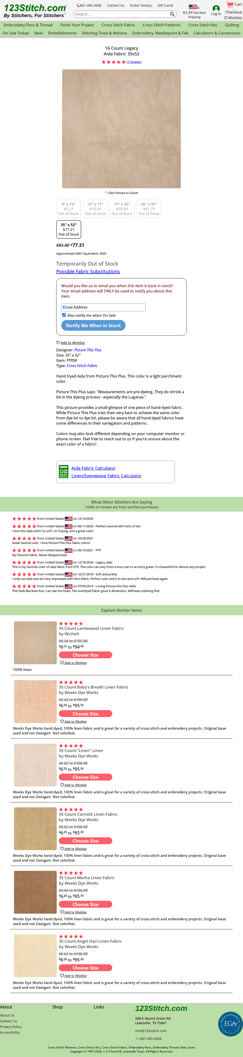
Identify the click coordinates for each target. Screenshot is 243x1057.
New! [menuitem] (38, 33)
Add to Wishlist (75, 663)
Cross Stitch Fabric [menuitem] (118, 25)
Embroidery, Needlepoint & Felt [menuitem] (160, 33)
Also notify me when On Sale (91, 315)
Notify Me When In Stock (93, 325)
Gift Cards (165, 5)
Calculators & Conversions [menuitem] (217, 33)
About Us (7, 1015)
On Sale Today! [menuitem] (16, 33)
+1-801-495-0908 (148, 1038)
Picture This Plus (87, 350)
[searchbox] (125, 14)
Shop (57, 1007)
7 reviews (133, 62)
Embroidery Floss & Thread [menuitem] (28, 25)
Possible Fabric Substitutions (88, 271)
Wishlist (234, 17)
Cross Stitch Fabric (82, 365)
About (6, 1007)
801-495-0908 (90, 5)
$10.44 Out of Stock (95, 209)
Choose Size (85, 655)
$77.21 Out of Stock (68, 229)
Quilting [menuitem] (232, 25)
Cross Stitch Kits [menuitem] (202, 25)
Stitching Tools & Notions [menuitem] (104, 33)
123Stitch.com (161, 1008)
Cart (238, 4)
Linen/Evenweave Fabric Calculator (106, 476)
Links (99, 1007)
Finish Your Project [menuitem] (77, 25)
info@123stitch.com (151, 1030)
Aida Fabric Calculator (93, 468)
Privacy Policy (11, 1026)
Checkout (233, 12)
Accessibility (9, 1032)
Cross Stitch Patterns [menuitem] (161, 25)
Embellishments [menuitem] (62, 33)
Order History (141, 5)
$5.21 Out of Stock (68, 209)
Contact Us (115, 5)
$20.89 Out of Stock (122, 209)
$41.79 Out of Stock (149, 209)
